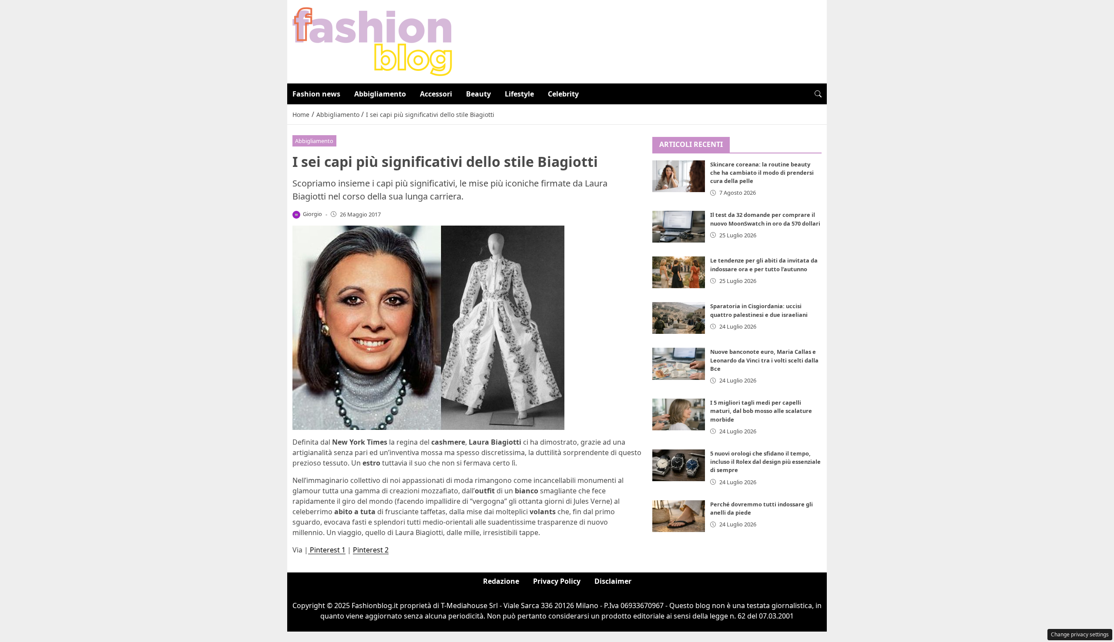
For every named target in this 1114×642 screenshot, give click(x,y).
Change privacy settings (1080, 634)
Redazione (501, 581)
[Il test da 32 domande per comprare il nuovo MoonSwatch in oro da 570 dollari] (678, 227)
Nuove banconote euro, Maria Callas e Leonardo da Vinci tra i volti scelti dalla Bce (764, 360)
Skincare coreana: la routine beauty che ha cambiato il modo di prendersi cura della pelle (762, 172)
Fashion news (316, 94)
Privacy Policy (556, 581)
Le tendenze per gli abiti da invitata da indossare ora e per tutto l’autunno (764, 264)
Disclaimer (612, 581)
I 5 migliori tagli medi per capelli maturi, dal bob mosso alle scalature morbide (761, 411)
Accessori (436, 94)
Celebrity (563, 94)
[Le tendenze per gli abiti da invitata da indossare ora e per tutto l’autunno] (678, 272)
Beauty (478, 94)
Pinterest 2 (371, 550)
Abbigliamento (380, 94)
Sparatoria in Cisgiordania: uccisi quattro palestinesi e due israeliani (759, 310)
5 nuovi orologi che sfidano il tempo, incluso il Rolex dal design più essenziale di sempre (765, 461)
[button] (818, 94)
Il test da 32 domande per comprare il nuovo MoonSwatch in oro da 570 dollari (765, 219)
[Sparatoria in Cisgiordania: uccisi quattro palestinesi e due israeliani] (678, 318)
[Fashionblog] (372, 41)
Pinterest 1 (327, 550)
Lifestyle (519, 94)
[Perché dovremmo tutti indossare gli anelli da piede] (678, 516)
